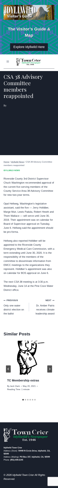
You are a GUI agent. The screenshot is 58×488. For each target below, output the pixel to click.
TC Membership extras (23, 380)
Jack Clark (15, 386)
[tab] (23, 399)
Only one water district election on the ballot (14, 307)
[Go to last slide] (8, 369)
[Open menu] (8, 61)
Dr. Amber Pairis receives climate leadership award (45, 307)
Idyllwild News (12, 170)
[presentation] (29, 358)
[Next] (49, 369)
